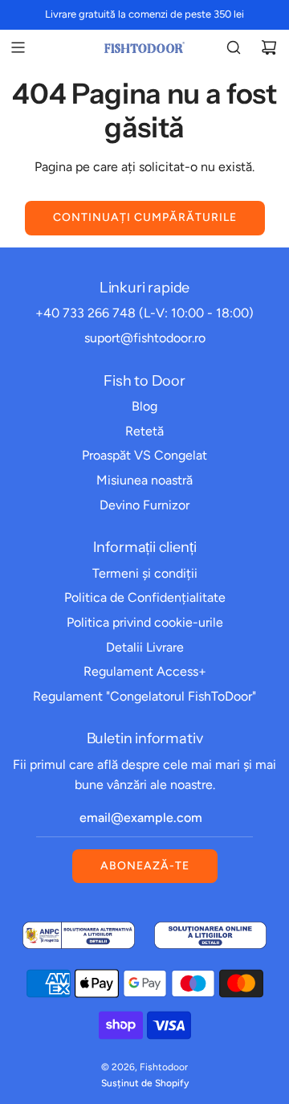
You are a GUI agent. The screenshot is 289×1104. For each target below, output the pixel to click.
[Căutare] (233, 47)
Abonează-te (144, 866)
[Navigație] (17, 47)
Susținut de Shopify (145, 1083)
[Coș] (269, 47)
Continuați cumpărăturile (145, 217)
